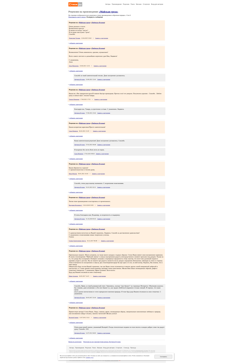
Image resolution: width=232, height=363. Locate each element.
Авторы (107, 4)
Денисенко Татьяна (74, 38)
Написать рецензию (75, 342)
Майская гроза (84, 22)
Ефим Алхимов (73, 276)
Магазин (139, 4)
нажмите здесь (89, 357)
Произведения (117, 4)
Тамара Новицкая (74, 99)
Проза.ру (133, 347)
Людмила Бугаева (98, 22)
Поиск (133, 4)
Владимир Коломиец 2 (75, 205)
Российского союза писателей (111, 360)
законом (98, 351)
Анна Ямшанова (74, 66)
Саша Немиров (73, 131)
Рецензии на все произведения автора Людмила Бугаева (102, 342)
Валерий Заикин (73, 317)
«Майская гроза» (108, 11)
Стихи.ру (126, 347)
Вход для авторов (157, 4)
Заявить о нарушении (101, 38)
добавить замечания (76, 43)
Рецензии (126, 4)
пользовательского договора (141, 350)
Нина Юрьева (73, 173)
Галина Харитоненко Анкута (77, 241)
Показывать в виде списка (77, 17)
